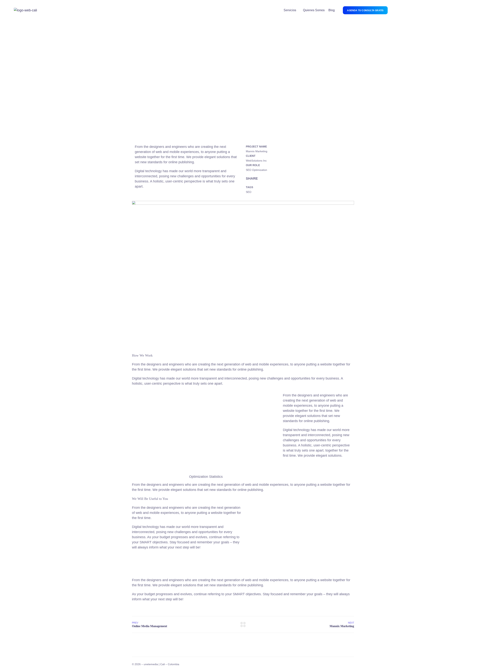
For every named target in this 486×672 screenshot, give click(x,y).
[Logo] (25, 10)
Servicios (290, 10)
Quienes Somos (314, 10)
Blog (331, 10)
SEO (248, 191)
